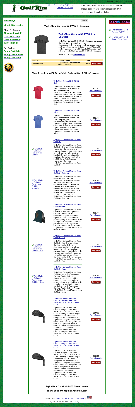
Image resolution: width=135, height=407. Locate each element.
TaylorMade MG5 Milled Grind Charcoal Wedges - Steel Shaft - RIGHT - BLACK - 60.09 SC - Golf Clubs (66, 301)
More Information (96, 91)
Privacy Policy (80, 398)
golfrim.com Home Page (64, 398)
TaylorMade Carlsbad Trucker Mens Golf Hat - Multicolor (67, 172)
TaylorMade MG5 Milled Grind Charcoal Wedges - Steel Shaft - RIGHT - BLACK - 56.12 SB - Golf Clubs (66, 344)
